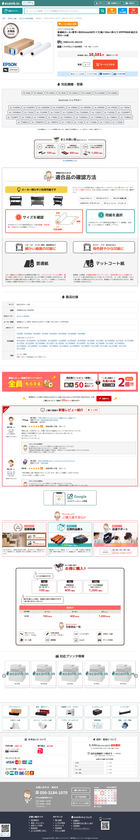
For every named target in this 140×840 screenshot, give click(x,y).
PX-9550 (62, 92)
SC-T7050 (66, 122)
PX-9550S (73, 92)
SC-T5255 (96, 112)
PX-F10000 (86, 92)
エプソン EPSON (63, 29)
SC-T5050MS (15, 112)
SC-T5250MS (82, 112)
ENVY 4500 (44, 463)
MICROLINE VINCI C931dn (49, 420)
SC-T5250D (68, 112)
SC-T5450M (39, 117)
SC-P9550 (112, 107)
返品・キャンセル (37, 823)
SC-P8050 (72, 107)
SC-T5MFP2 (52, 122)
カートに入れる (107, 64)
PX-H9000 (112, 92)
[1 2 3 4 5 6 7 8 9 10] (86, 64)
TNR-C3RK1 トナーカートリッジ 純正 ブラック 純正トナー (57, 418)
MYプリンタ (59, 825)
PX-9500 (26, 92)
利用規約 (76, 826)
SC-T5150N (41, 112)
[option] (17, 674)
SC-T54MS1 (111, 117)
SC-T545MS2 (82, 117)
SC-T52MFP (12, 117)
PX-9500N (38, 92)
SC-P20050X (44, 107)
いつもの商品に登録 (67, 24)
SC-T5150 (28, 112)
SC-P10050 (15, 107)
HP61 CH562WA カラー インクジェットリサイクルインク (56, 461)
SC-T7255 (104, 122)
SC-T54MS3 (22, 122)
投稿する (105, 398)
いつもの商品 (60, 823)
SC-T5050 (124, 107)
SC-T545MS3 (97, 117)
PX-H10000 (99, 92)
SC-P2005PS (59, 107)
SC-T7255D (117, 122)
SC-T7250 (78, 122)
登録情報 (58, 828)
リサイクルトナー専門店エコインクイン (72, 838)
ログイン (100, 3)
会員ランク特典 (36, 825)
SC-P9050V (99, 107)
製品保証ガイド (32, 357)
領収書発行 (35, 820)
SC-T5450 (26, 117)
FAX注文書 (121, 74)
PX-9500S (50, 92)
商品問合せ (107, 74)
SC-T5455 (52, 117)
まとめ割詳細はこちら (70, 160)
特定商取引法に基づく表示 (83, 823)
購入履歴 (58, 820)
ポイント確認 (60, 830)
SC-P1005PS (29, 107)
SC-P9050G (85, 107)
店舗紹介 (76, 820)
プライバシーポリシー (81, 828)
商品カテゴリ (14, 11)
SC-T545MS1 (66, 117)
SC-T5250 (54, 112)
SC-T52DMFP (124, 112)
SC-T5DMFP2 (38, 122)
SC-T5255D (109, 112)
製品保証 (34, 828)
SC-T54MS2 (126, 117)
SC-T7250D (91, 122)
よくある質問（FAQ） (39, 830)
